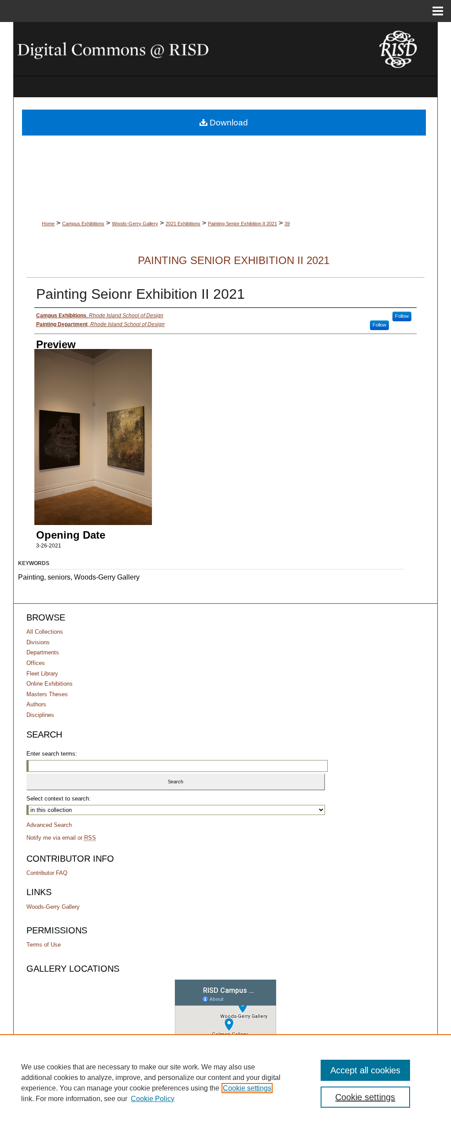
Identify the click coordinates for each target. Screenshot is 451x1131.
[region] (225, 1082)
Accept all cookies (365, 1070)
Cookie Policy (152, 1098)
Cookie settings (247, 1088)
